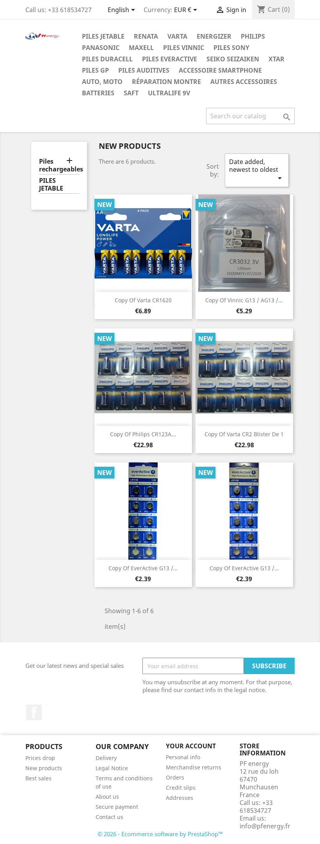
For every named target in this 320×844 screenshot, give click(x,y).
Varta (177, 36)
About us (107, 796)
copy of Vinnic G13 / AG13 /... (244, 300)
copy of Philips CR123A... (143, 434)
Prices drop (40, 758)
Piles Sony (231, 47)
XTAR (276, 59)
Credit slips (181, 787)
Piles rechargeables (59, 165)
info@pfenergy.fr (265, 826)
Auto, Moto (102, 81)
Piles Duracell (107, 59)
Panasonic (100, 47)
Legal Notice (112, 768)
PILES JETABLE (103, 36)
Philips (253, 36)
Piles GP (95, 70)
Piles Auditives (143, 70)
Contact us (109, 817)
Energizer (214, 36)
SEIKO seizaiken (232, 59)
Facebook (34, 712)
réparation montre (166, 81)
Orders (175, 777)
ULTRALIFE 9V (169, 93)
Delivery (106, 758)
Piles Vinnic (183, 47)
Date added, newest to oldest (256, 170)
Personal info (183, 757)
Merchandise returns (193, 767)
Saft (131, 93)
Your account (191, 746)
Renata (146, 36)
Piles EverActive (169, 59)
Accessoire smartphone (220, 70)
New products (43, 768)
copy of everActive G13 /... (143, 568)
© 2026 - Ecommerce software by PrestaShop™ (160, 834)
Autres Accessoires (243, 81)
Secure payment (117, 806)
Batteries (98, 93)
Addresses (179, 797)
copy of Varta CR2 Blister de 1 (244, 434)
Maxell (141, 47)
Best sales (38, 778)
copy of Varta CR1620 (143, 300)
